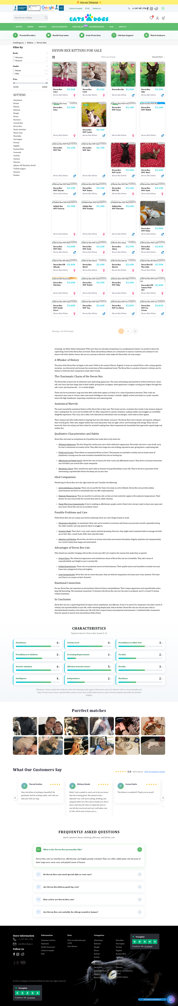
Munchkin (17, 136)
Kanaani (16, 172)
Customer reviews (48, 940)
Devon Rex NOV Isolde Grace (58, 307)
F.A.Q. (87, 8)
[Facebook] (148, 8)
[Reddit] (156, 8)
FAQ (42, 954)
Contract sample (76, 8)
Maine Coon (18, 133)
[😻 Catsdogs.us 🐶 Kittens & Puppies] (89, 17)
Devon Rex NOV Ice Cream (145, 307)
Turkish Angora (19, 169)
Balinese (16, 110)
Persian (16, 142)
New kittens (72, 946)
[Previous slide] (15, 797)
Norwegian (17, 139)
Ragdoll (16, 146)
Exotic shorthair (19, 129)
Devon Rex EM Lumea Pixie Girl (147, 287)
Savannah (17, 152)
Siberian (16, 162)
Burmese (17, 120)
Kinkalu (16, 175)
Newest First (158, 57)
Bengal (16, 113)
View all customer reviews (154, 772)
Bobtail (16, 107)
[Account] (157, 18)
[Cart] (163, 18)
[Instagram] (151, 9)
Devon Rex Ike (118, 89)
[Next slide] (162, 797)
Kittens (19, 94)
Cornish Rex (18, 123)
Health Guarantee (48, 947)
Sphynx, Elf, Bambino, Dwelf (24, 165)
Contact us (97, 8)
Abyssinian (17, 100)
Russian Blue (18, 149)
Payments (45, 944)
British (16, 103)
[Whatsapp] (163, 8)
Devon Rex (17, 126)
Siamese (16, 159)
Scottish (16, 156)
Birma (15, 116)
